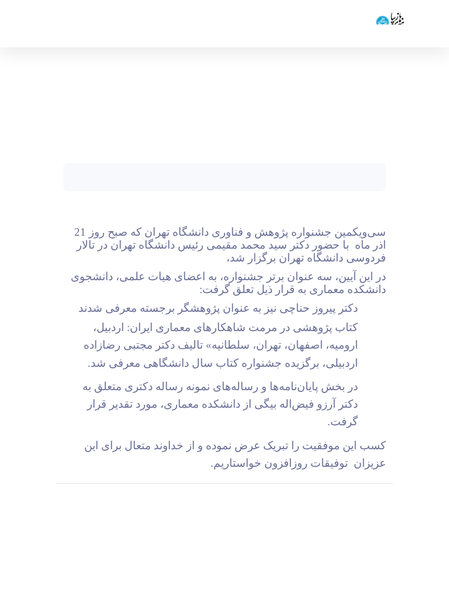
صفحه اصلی (370, 106)
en (46, 23)
